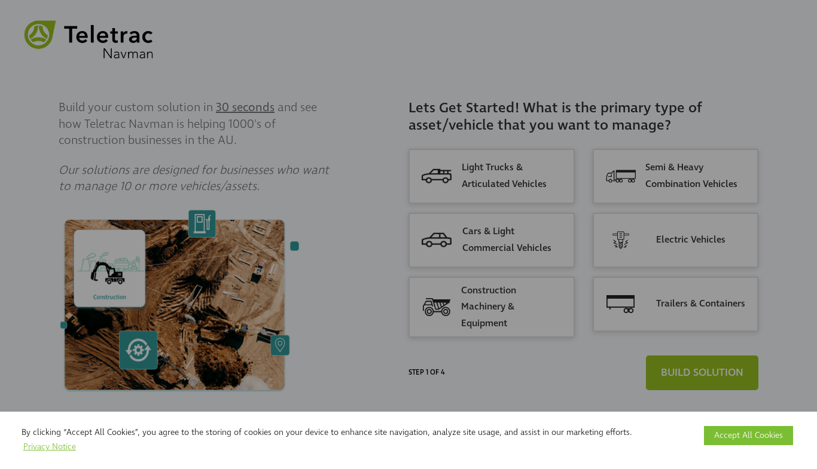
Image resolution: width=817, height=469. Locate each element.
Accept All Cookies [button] (748, 435)
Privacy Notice (49, 446)
